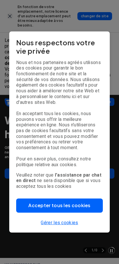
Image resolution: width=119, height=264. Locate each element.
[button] (59, 206)
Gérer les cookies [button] (59, 222)
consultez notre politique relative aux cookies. (53, 161)
